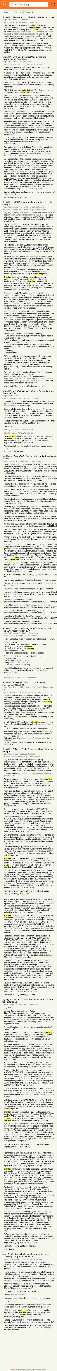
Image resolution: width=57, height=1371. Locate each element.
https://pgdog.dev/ (11, 762)
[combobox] (7, 12)
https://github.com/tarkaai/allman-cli (18, 430)
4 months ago (24, 398)
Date (17, 12)
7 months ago (27, 1259)
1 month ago (27, 64)
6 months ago (21, 636)
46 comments (41, 210)
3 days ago (23, 22)
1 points (5, 64)
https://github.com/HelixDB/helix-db (18, 376)
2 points (5, 22)
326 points (6, 756)
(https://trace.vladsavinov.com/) (16, 19)
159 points (6, 210)
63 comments (35, 756)
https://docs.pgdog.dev (13, 991)
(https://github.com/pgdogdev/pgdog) (18, 754)
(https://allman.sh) (10, 396)
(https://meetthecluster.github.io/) (16, 61)
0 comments (33, 22)
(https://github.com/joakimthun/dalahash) (20, 633)
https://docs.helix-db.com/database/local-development (26, 379)
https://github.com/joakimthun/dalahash (20, 678)
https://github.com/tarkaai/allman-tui (18, 433)
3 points (5, 461)
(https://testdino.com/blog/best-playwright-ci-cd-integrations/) (27, 688)
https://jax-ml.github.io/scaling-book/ (28, 34)
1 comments (35, 398)
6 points (5, 398)
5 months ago (25, 461)
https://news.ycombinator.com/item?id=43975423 (24, 215)
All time (28, 12)
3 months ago (29, 210)
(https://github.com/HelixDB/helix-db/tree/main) (23, 207)
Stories (6, 12)
